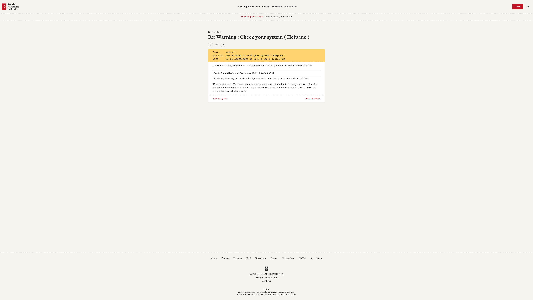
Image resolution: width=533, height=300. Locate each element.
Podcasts (237, 258)
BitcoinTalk (286, 17)
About (214, 258)
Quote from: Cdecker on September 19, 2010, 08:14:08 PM (244, 73)
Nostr (319, 258)
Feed (248, 258)
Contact (225, 258)
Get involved (288, 258)
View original (220, 99)
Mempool (277, 7)
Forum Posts (272, 17)
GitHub (302, 258)
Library (266, 7)
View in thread (312, 99)
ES (529, 7)
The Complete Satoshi (248, 7)
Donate (518, 7)
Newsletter (291, 7)
